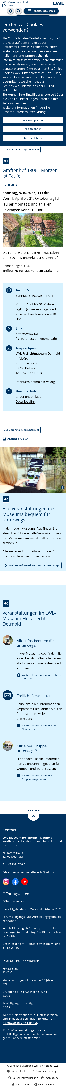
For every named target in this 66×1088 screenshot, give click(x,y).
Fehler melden (46, 1084)
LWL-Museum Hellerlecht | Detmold (18, 4)
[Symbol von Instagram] (6, 881)
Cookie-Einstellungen (47, 1071)
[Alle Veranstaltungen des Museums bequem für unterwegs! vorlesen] (6, 499)
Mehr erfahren (33, 138)
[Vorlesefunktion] (6, 160)
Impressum (51, 1077)
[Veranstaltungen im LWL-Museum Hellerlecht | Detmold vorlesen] (6, 603)
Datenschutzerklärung (30, 112)
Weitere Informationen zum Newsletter (39, 727)
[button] (33, 470)
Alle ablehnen (33, 129)
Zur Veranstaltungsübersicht (21, 149)
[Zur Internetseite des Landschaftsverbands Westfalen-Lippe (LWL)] (58, 3)
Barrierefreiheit (19, 1071)
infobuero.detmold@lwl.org (35, 382)
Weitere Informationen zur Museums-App (34, 565)
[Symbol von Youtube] (24, 881)
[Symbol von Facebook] (15, 881)
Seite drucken (23, 1084)
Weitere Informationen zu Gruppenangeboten (37, 777)
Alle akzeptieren (33, 120)
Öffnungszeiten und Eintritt (29, 1020)
